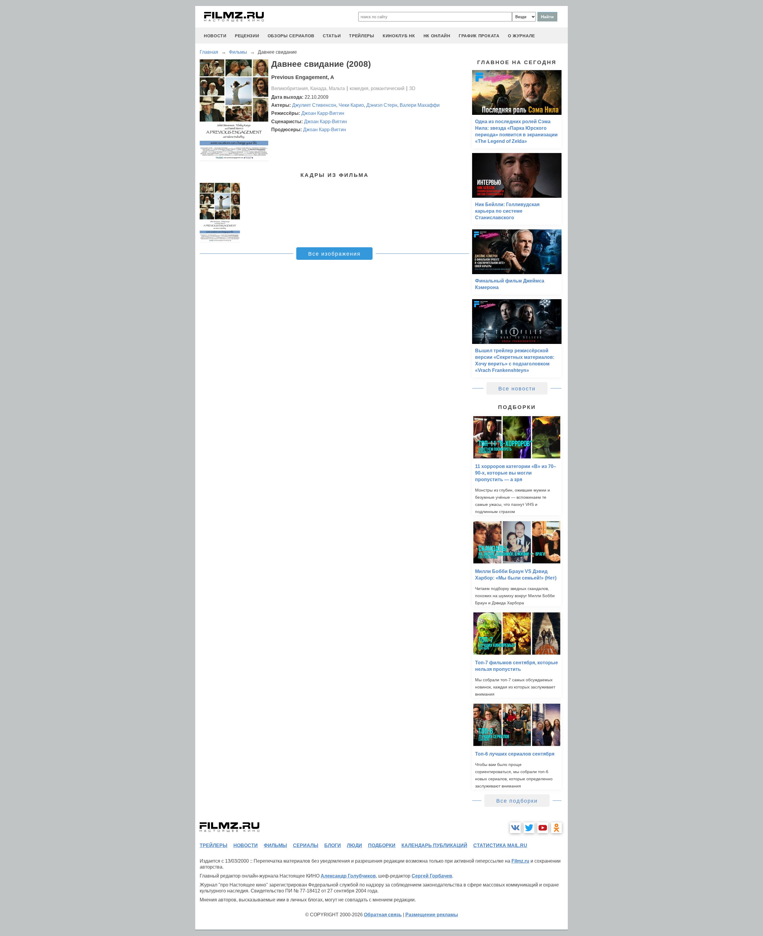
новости (215, 35)
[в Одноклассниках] (556, 827)
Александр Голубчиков (348, 875)
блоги (332, 845)
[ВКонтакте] (515, 827)
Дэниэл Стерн (381, 105)
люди (354, 845)
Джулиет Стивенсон (314, 105)
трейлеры (361, 35)
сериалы (305, 845)
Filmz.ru (520, 861)
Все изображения (334, 254)
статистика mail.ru (500, 845)
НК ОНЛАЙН (437, 35)
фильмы (275, 845)
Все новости (517, 389)
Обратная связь (383, 914)
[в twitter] (529, 827)
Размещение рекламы (431, 914)
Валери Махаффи (420, 105)
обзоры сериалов (291, 35)
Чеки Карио (351, 105)
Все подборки (517, 801)
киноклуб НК (399, 35)
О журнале (521, 35)
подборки (382, 845)
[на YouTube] (542, 827)
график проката (479, 35)
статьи (332, 35)
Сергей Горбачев (432, 875)
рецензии (247, 35)
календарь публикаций (434, 845)
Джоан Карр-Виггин (322, 113)
